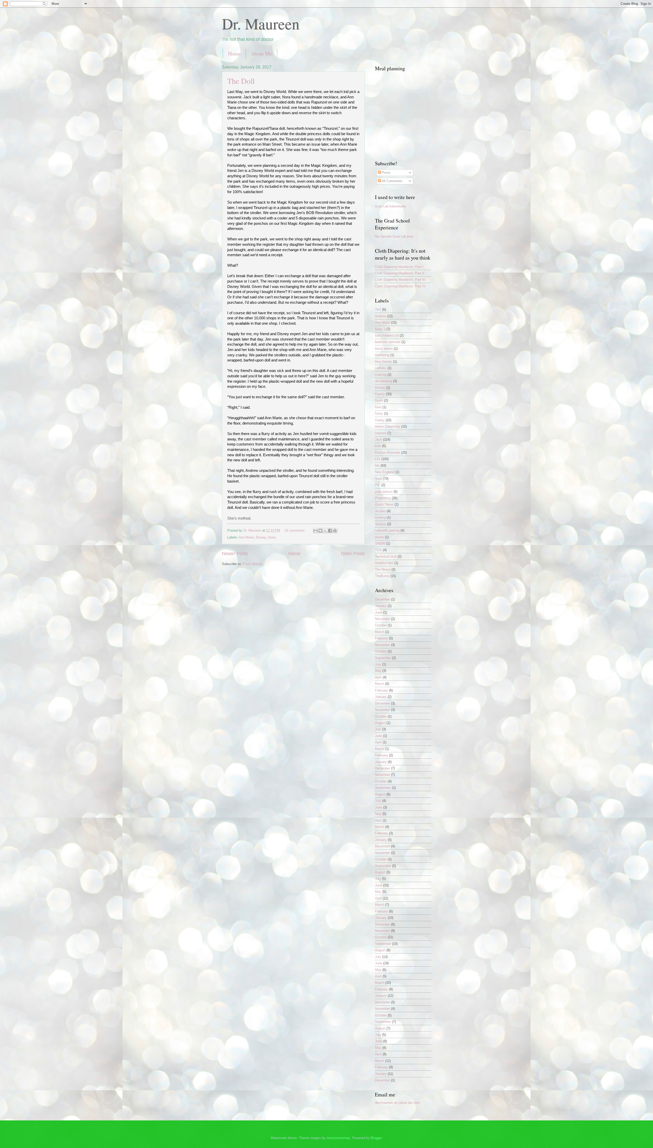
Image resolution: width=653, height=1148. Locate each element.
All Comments (392, 181)
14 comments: (295, 530)
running (380, 517)
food (378, 407)
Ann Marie (246, 537)
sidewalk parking (387, 530)
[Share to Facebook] (330, 530)
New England (384, 472)
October (381, 625)
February (381, 638)
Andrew (380, 316)
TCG (378, 550)
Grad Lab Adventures (390, 206)
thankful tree (384, 563)
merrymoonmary (338, 1138)
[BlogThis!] (320, 530)
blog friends (383, 362)
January (381, 606)
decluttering (383, 381)
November (382, 619)
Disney (261, 537)
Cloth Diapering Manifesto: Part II (399, 273)
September (383, 658)
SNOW (380, 543)
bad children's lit (387, 335)
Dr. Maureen (260, 23)
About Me (261, 53)
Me (377, 465)
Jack (378, 439)
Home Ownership (387, 426)
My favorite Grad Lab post (394, 236)
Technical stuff (386, 556)
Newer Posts (235, 553)
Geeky (380, 420)
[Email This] (315, 530)
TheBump (382, 576)
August (380, 723)
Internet (380, 433)
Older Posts (353, 553)
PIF (377, 485)
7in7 (378, 309)
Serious (380, 524)
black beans (384, 348)
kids (378, 446)
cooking (380, 375)
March (379, 632)
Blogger (376, 1138)
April (378, 677)
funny (272, 537)
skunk (379, 537)
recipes (380, 511)
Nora (378, 479)
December (382, 599)
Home (234, 53)
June (378, 612)
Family (380, 394)
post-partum (384, 492)
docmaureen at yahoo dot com (397, 1103)
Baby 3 (380, 329)
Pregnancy (383, 498)
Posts (386, 172)
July (378, 664)
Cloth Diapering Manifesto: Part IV (400, 286)
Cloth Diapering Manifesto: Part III (400, 280)
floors (379, 400)
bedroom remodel (387, 342)
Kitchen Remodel (387, 452)
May (378, 671)
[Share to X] (325, 530)
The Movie (383, 569)
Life (377, 459)
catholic (380, 368)
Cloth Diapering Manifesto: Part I (399, 267)
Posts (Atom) (252, 564)
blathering (382, 355)
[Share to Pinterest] (334, 530)
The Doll (241, 81)
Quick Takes (384, 504)
